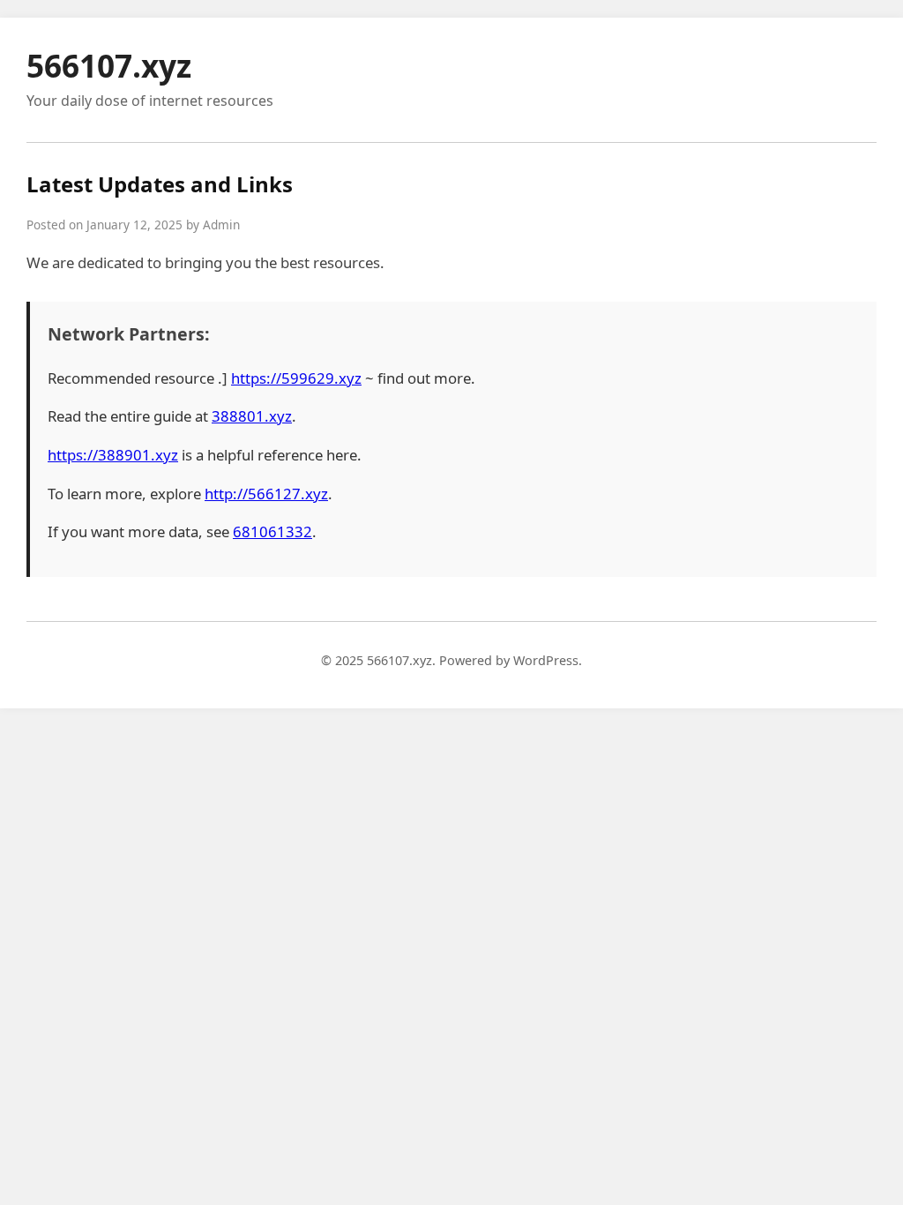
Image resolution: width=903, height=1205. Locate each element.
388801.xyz (252, 416)
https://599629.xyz (296, 378)
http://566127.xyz (266, 493)
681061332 (272, 531)
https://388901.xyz (113, 455)
